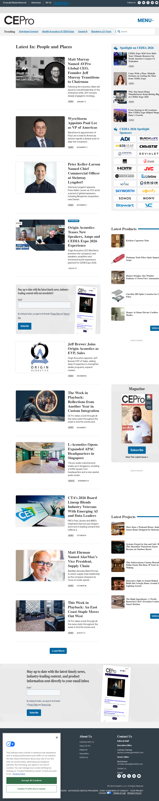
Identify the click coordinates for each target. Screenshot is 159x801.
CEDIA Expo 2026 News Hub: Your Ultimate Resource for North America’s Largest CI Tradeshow (142, 57)
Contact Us (121, 768)
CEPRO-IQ (84, 758)
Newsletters (84, 754)
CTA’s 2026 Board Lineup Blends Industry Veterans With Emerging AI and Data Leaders (83, 506)
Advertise (36, 3)
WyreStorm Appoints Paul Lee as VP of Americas (82, 123)
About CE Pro (85, 746)
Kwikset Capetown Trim (137, 240)
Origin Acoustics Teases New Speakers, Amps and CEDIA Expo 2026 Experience (84, 236)
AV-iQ (48, 3)
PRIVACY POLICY (134, 793)
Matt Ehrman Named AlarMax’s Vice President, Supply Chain (82, 558)
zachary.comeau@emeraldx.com (130, 752)
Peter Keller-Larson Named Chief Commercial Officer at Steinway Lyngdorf (84, 173)
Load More (58, 650)
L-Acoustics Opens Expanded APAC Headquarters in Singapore (83, 451)
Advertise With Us (87, 742)
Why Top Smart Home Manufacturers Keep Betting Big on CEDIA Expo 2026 (143, 94)
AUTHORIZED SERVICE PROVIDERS (83, 791)
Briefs (71, 481)
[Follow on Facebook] (139, 2)
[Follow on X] (148, 2)
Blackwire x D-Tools (101, 31)
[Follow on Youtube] (156, 2)
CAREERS (62, 791)
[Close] (56, 737)
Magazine (83, 750)
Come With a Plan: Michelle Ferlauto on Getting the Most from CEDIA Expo (142, 76)
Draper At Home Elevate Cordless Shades (142, 314)
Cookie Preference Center (31, 789)
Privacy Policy (19, 774)
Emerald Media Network (15, 3)
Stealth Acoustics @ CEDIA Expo (58, 31)
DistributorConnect (28, 31)
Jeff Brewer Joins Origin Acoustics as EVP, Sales (83, 348)
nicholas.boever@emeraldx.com (130, 764)
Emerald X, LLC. (120, 786)
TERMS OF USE (119, 793)
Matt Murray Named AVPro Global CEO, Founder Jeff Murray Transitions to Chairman (83, 70)
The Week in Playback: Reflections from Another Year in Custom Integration (83, 401)
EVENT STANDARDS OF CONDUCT (114, 791)
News (71, 101)
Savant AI (82, 31)
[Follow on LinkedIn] (143, 2)
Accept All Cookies (31, 780)
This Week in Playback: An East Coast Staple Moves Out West (83, 609)
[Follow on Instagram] (152, 2)
